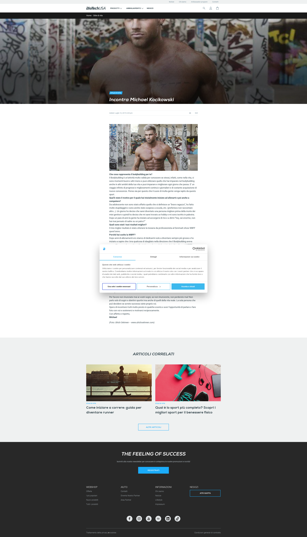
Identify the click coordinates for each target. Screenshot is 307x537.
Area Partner (126, 500)
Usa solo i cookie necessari (119, 286)
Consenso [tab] (117, 257)
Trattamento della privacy (97, 532)
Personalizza (152, 286)
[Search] (204, 8)
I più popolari (91, 495)
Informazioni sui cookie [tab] (189, 257)
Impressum (160, 504)
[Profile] (210, 8)
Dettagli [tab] (153, 257)
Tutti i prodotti (92, 504)
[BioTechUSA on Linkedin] (168, 519)
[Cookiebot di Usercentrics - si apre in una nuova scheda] (194, 249)
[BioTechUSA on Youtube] (149, 519)
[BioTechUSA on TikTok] (177, 519)
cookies (113, 532)
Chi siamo (182, 2)
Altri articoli (153, 427)
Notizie (171, 2)
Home (88, 15)
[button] (116, 8)
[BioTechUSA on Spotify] (158, 519)
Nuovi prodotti (92, 500)
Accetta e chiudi (188, 286)
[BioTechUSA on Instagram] (139, 519)
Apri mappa (205, 493)
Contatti (215, 2)
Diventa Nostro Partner (130, 495)
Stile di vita (98, 15)
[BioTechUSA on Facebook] (129, 519)
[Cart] (217, 8)
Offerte (89, 491)
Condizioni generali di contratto (207, 532)
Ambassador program (199, 2)
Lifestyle (158, 500)
